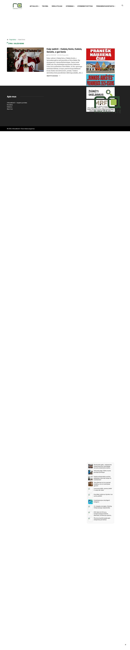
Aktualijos (34, 6)
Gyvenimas (69, 6)
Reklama (9, 107)
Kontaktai (10, 105)
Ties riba (45, 6)
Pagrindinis (12, 39)
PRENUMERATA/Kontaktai (105, 6)
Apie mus (10, 109)
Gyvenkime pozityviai (85, 6)
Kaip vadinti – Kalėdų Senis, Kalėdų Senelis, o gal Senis (64, 50)
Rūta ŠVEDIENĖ (52, 55)
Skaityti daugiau (52, 76)
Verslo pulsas (57, 6)
